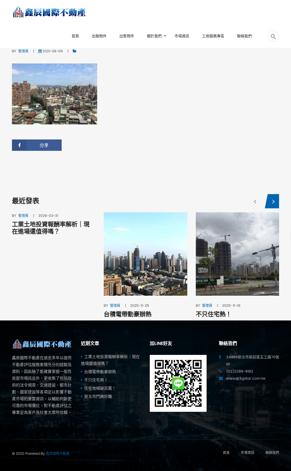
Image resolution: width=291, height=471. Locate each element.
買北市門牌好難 (98, 396)
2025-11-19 (231, 305)
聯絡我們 (272, 452)
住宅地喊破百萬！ (100, 388)
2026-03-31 (48, 215)
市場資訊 (247, 452)
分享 (44, 145)
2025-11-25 (139, 305)
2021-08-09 (53, 51)
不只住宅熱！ (214, 314)
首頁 (226, 452)
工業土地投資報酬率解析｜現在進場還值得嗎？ (51, 227)
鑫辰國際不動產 (58, 453)
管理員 (23, 51)
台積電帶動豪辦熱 (127, 314)
